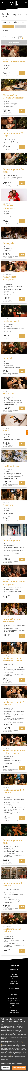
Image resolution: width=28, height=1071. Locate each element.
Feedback (27, 432)
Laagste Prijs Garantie (14, 1000)
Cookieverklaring (7, 1055)
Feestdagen (14, 974)
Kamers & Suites (14, 969)
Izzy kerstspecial (11, 321)
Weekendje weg (14, 983)
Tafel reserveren (14, 976)
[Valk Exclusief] (14, 3)
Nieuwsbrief (14, 1010)
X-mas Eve (8, 505)
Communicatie (14, 1008)
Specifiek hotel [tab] (20, 26)
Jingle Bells (8, 358)
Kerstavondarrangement (14, 62)
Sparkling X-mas (11, 466)
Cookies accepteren (19, 1067)
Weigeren (6, 1067)
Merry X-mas (9, 394)
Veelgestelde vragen (14, 1003)
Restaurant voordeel (14, 986)
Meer (22, 73)
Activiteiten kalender (14, 988)
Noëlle (6, 431)
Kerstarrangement (12, 540)
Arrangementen (14, 972)
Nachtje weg (14, 981)
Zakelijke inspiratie (14, 1012)
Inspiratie (14, 1015)
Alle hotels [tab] (8, 26)
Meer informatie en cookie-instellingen (11, 1063)
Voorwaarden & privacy (14, 998)
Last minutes (14, 979)
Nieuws (14, 1005)
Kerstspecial (9, 243)
